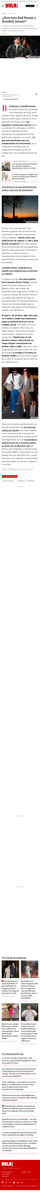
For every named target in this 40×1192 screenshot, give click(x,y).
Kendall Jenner (26, 481)
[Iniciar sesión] (37, 6)
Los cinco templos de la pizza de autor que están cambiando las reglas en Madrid (19, 1133)
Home (4, 13)
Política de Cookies (26, 1186)
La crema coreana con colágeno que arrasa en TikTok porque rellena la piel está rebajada (24, 176)
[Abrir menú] (3, 6)
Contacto (5, 1176)
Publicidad (6, 1174)
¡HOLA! (4, 92)
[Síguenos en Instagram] (3, 1182)
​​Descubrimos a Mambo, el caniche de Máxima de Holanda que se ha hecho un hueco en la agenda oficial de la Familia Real (18, 1109)
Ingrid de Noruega (32, 1)
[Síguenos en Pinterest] (22, 1182)
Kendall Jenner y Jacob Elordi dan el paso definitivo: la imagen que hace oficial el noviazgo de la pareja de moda (10, 987)
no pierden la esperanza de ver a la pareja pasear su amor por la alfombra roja (19, 442)
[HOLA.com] (12, 5)
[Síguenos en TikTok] (14, 1182)
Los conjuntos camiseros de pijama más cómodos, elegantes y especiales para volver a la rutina (24, 166)
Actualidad (12, 13)
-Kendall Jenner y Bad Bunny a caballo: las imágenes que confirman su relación (20, 271)
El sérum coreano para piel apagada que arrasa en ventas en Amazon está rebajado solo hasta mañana (19, 1097)
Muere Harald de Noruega (18, 1)
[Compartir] (36, 94)
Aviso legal (8, 1186)
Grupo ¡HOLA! (26, 1172)
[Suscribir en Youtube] (18, 1182)
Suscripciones (7, 1172)
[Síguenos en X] (10, 1182)
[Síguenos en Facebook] (7, 1182)
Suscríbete (30, 5)
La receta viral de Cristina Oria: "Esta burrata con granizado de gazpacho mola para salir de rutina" (19, 1060)
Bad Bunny (8, 481)
